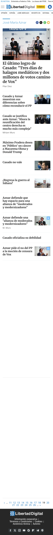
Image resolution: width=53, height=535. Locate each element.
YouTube (24, 530)
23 (22, 505)
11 (10, 502)
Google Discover (28, 530)
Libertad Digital (26, 513)
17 (35, 502)
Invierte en (35, 13)
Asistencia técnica (21, 524)
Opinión (4, 13)
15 (27, 502)
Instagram (19, 530)
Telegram (37, 530)
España (12, 13)
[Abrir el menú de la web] (3, 7)
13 (18, 502)
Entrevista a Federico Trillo (20, 1)
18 (39, 502)
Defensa (46, 13)
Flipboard (33, 530)
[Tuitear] (40, 22)
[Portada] (20, 7)
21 (13, 505)
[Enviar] (44, 22)
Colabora (40, 7)
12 (14, 502)
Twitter (15, 530)
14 (22, 502)
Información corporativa (26, 519)
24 (26, 505)
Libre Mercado (23, 13)
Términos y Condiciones (21, 521)
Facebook (10, 530)
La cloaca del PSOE (39, 1)
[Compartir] (37, 22)
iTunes (42, 530)
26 (34, 505)
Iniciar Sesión (50, 7)
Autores (36, 524)
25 (30, 505)
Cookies (38, 521)
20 (48, 502)
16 (31, 502)
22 (17, 505)
